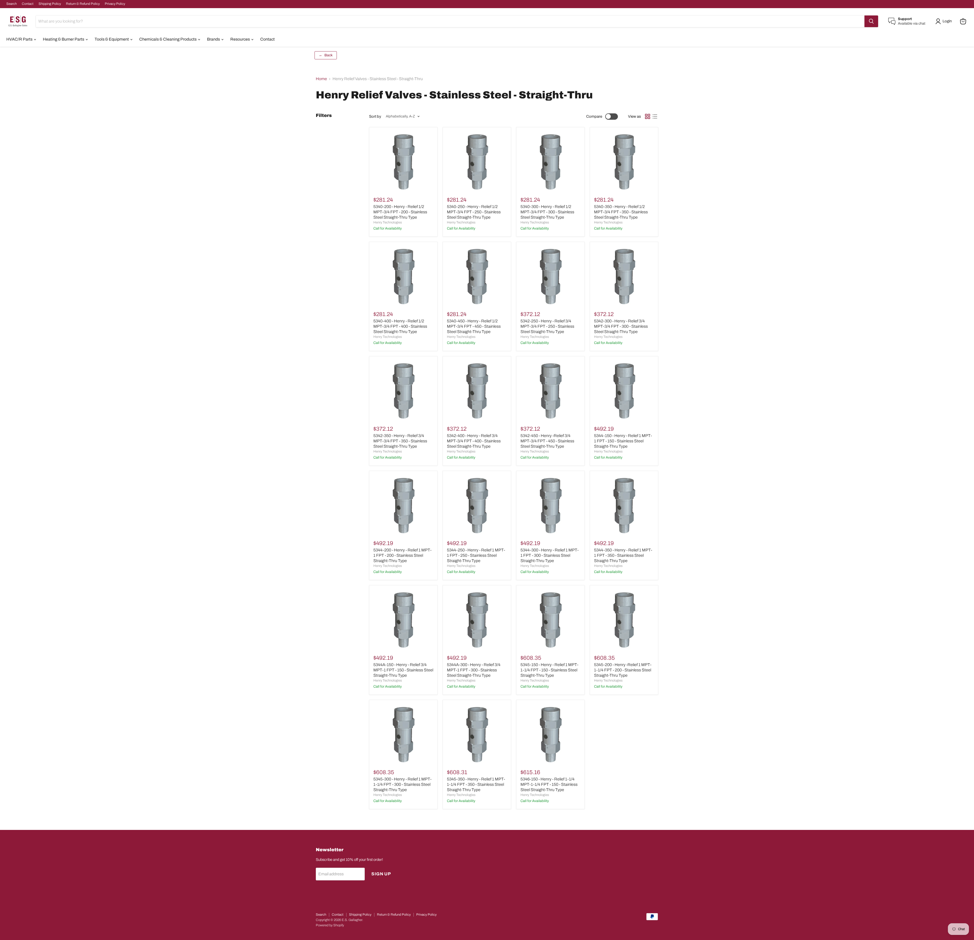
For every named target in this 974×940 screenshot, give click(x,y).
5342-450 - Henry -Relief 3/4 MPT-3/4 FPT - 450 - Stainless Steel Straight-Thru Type (547, 440)
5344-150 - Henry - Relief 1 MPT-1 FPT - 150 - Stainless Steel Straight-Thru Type (623, 440)
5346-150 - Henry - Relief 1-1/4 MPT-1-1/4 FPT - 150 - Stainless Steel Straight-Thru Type (549, 784)
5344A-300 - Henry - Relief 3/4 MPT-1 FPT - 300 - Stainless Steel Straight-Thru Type (473, 670)
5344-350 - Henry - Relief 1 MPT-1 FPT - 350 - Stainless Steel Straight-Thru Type (623, 555)
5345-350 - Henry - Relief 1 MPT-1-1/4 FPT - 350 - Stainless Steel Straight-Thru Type (476, 784)
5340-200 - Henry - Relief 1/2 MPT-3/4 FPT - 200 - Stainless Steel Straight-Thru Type (400, 211)
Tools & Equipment (112, 39)
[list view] (654, 116)
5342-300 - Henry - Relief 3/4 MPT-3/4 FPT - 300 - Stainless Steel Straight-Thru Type (621, 326)
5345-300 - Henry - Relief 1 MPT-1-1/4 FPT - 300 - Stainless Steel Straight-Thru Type (402, 784)
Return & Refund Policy (83, 4)
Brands (214, 39)
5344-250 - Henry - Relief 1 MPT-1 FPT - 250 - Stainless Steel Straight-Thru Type (476, 555)
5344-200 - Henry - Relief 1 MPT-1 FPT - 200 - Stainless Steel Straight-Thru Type (402, 555)
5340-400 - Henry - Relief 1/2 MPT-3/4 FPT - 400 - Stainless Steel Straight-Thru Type (400, 326)
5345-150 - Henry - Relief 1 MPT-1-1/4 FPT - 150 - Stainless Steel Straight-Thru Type (549, 670)
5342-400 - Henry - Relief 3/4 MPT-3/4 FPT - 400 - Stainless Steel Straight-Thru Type (474, 440)
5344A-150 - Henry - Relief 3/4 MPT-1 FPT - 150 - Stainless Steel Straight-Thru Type (403, 670)
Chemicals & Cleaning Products (168, 39)
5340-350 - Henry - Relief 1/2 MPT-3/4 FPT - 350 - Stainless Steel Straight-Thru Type (621, 211)
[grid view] (647, 116)
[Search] (871, 21)
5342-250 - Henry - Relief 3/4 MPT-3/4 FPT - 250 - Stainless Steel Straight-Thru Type (547, 326)
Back (326, 55)
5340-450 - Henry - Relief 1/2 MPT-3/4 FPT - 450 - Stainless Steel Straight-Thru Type (474, 326)
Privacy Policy (115, 4)
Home (321, 79)
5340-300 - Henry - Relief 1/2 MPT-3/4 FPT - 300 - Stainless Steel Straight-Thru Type (547, 211)
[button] (944, 21)
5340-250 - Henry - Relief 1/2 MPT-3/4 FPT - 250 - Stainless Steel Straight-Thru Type (474, 211)
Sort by (375, 116)
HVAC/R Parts (19, 39)
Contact (27, 4)
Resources (240, 39)
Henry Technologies (387, 222)
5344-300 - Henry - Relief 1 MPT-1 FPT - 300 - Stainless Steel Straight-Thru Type (549, 555)
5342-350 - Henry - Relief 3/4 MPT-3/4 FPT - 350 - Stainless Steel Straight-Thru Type (400, 440)
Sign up (381, 874)
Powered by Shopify (330, 925)
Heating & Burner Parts (64, 39)
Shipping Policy (50, 4)
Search (11, 4)
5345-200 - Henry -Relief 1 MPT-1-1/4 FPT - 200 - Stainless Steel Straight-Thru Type (622, 670)
